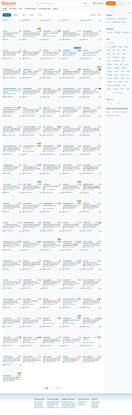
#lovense (45, 111)
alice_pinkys (47, 280)
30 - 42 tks (124, 112)
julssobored (67, 318)
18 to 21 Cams (38, 403)
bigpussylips (117, 85)
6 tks (108, 112)
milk (121, 64)
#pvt (89, 245)
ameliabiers (47, 222)
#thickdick (65, 321)
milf (118, 50)
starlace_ (6, 280)
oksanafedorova (68, 108)
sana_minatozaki (88, 280)
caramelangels (8, 299)
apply (118, 103)
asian (108, 50)
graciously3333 (8, 108)
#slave (74, 52)
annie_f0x (46, 108)
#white (35, 245)
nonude (115, 89)
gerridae (66, 31)
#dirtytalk (92, 34)
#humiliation (66, 53)
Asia (108, 22)
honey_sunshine (48, 69)
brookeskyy (27, 31)
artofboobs (47, 337)
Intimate (109, 32)
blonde (116, 78)
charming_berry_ (9, 242)
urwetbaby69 (67, 261)
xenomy (5, 222)
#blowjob (5, 92)
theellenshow (7, 165)
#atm (19, 90)
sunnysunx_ (47, 261)
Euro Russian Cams (52, 404)
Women (16, 15)
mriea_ (5, 31)
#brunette (48, 109)
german (109, 68)
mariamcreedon (28, 222)
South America (122, 18)
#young (70, 283)
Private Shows (82, 402)
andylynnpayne (48, 203)
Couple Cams (95, 406)
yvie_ (25, 50)
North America (111, 18)
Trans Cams (95, 407)
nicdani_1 (46, 50)
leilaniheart (87, 69)
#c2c (72, 264)
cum (124, 85)
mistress (109, 78)
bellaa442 (26, 242)
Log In (121, 3)
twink (127, 89)
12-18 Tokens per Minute (69, 403)
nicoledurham (7, 356)
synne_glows (47, 356)
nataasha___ (87, 318)
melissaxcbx (87, 127)
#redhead (55, 147)
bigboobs (113, 47)
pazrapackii (27, 299)
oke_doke (26, 318)
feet (123, 61)
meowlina (66, 337)
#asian (85, 34)
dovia (25, 165)
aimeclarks (66, 280)
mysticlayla (86, 146)
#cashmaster (69, 52)
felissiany (6, 203)
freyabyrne (66, 127)
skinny (109, 61)
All (85, 3)
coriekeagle (47, 88)
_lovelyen (46, 184)
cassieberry (27, 69)
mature (124, 50)
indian (120, 82)
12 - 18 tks (115, 112)
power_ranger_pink (9, 146)
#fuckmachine (34, 339)
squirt (126, 47)
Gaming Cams (81, 404)
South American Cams (53, 407)
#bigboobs (49, 149)
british (116, 75)
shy (128, 75)
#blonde (37, 33)
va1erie (65, 69)
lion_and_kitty (28, 356)
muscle (123, 78)
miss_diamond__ (48, 127)
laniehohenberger (49, 165)
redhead (109, 75)
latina (108, 54)
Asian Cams (50, 406)
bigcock (124, 68)
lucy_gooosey (87, 299)
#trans (96, 33)
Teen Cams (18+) (39, 402)
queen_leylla (27, 337)
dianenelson (7, 376)
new (114, 54)
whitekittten (7, 261)
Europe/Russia (116, 22)
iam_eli (85, 50)
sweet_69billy (87, 242)
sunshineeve (27, 203)
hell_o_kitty (27, 184)
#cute (74, 226)
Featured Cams (96, 402)
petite (109, 89)
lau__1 (25, 108)
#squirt (57, 73)
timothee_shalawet (29, 127)
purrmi (5, 50)
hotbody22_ (67, 50)
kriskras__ (26, 261)
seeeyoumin (7, 318)
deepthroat (116, 61)
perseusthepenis (48, 242)
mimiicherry (27, 280)
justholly (66, 184)
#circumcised (66, 302)
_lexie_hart (7, 337)
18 (108, 47)
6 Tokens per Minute (67, 402)
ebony (120, 47)
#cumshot (8, 90)
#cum (4, 341)
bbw (108, 57)
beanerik (46, 318)
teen (124, 54)
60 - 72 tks (110, 115)
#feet (96, 34)
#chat (69, 301)
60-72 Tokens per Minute (69, 406)
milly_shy (86, 203)
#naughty (50, 111)
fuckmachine (115, 57)
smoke (126, 82)
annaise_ (66, 356)
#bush (17, 283)
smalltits (109, 64)
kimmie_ (46, 299)
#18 (30, 73)
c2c (115, 82)
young (116, 64)
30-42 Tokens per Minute (69, 404)
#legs (9, 187)
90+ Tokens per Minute (68, 407)
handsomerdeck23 (29, 146)
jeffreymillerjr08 (68, 299)
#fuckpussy (14, 90)
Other (124, 22)
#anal (88, 34)
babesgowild (27, 88)
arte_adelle (7, 184)
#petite (25, 34)
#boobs (98, 245)
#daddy (55, 111)
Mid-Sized (117, 32)
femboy (109, 82)
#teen (28, 34)
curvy (122, 71)
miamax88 (86, 165)
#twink (77, 320)
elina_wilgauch (88, 356)
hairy (119, 54)
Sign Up (110, 3)
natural (122, 75)
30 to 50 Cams (38, 406)
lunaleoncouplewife (9, 88)
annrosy (65, 222)
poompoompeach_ (69, 88)
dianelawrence (8, 69)
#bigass (25, 339)
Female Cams (95, 403)
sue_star (86, 261)
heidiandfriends (48, 146)
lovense (109, 85)
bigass (123, 57)
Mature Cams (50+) (39, 407)
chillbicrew (86, 222)
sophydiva (86, 108)
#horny (75, 264)
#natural (54, 109)
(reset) (112, 99)
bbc (128, 78)
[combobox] (59, 3)
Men (23, 15)
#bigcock (16, 341)
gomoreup (86, 337)
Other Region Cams (52, 403)
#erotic (5, 283)
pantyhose (117, 68)
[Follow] (20, 20)
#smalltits (91, 283)
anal (113, 50)
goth (128, 71)
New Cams (81, 403)
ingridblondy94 (88, 184)
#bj (17, 186)
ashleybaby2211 (68, 203)
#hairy (74, 283)
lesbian (117, 71)
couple (122, 89)
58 (57, 388)
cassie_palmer (8, 127)
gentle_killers (67, 165)
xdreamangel (87, 31)
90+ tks (118, 115)
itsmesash (86, 88)
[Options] (99, 15)
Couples (31, 15)
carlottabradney (68, 146)
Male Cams (94, 404)
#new (32, 34)
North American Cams (53, 402)
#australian (86, 73)
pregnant (109, 71)
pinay (126, 64)
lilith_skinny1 (67, 242)
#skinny (75, 130)
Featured (6, 15)
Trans (39, 15)
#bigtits (18, 245)
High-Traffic (125, 32)
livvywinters (47, 31)
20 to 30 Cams (38, 404)
